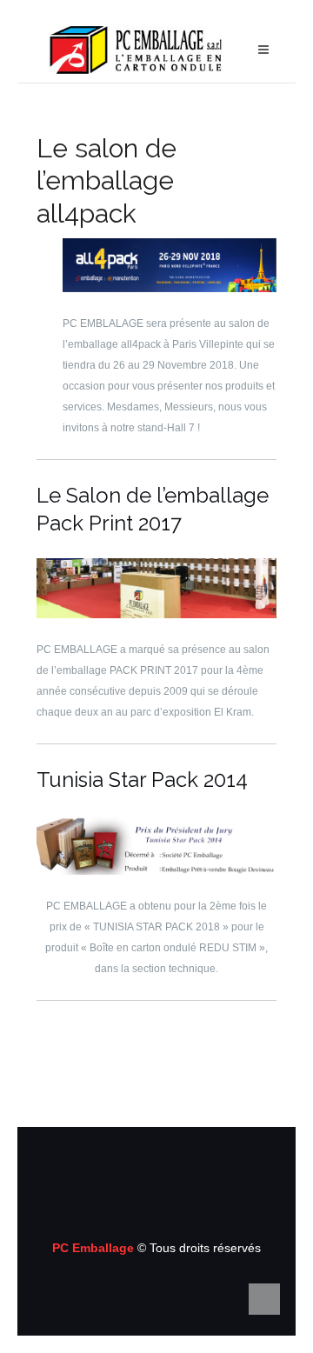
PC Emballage (94, 1248)
